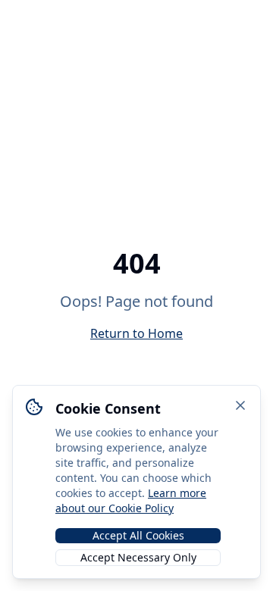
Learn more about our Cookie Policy (130, 500)
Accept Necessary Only (138, 557)
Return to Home (136, 333)
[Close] (240, 405)
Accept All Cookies (138, 535)
